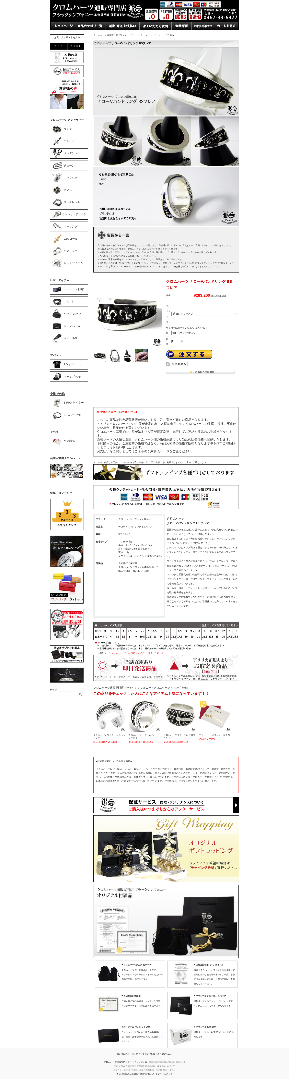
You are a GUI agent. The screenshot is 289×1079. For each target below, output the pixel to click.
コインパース (72, 325)
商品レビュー (149, 33)
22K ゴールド (72, 238)
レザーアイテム (59, 280)
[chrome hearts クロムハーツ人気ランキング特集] (67, 529)
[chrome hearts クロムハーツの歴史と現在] (67, 681)
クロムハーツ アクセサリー (67, 119)
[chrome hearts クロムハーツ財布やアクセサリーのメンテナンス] (67, 566)
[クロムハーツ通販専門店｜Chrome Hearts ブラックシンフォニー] (144, 20)
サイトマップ (181, 33)
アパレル (55, 355)
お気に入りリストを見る (67, 37)
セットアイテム (73, 262)
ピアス (68, 189)
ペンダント (70, 153)
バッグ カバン (72, 313)
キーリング (70, 226)
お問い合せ (114, 33)
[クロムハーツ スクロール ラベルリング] (109, 716)
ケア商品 (69, 440)
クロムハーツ (150, 35)
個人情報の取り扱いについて (131, 1054)
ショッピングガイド (89, 33)
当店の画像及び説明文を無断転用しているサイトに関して (144, 1074)
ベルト (70, 301)
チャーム (69, 140)
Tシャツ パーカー (75, 364)
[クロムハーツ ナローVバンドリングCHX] (144, 716)
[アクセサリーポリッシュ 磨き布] (215, 716)
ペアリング (70, 250)
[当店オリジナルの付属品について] (67, 661)
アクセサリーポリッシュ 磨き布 (214, 735)
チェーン (69, 165)
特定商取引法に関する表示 (159, 1054)
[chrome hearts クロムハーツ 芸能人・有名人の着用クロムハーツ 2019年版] (67, 477)
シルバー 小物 (72, 414)
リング (68, 128)
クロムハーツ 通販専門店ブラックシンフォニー (116, 35)
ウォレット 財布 (74, 289)
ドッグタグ (70, 177)
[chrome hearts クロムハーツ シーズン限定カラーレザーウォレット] (67, 602)
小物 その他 (57, 393)
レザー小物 (70, 337)
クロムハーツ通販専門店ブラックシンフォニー (126, 1062)
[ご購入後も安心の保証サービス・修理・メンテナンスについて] (67, 77)
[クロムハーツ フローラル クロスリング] (180, 716)
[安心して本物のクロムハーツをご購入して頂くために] (67, 63)
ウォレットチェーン (74, 214)
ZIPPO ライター (74, 402)
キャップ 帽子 (72, 376)
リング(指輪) (167, 35)
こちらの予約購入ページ (152, 451)
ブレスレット (72, 201)
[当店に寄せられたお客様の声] (67, 108)
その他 (54, 431)
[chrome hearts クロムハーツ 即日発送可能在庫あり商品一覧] (67, 639)
